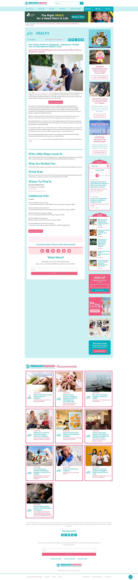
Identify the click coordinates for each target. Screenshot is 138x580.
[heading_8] (69, 16)
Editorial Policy (86, 577)
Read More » (100, 227)
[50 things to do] (100, 306)
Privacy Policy (108, 577)
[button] (69, 39)
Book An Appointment (55, 102)
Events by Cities (82, 559)
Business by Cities (56, 559)
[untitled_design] (100, 327)
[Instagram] (75, 535)
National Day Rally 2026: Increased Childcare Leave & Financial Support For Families (103, 222)
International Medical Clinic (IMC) (43, 93)
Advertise (47, 577)
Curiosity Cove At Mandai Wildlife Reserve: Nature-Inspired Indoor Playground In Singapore (102, 243)
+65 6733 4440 (32, 189)
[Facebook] (62, 535)
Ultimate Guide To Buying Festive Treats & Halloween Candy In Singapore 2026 (106, 253)
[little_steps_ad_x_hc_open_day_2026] (100, 38)
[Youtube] (69, 535)
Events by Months (69, 559)
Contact (54, 577)
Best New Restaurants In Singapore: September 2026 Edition (103, 232)
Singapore (32, 23)
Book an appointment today (35, 139)
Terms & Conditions (97, 577)
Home (27, 23)
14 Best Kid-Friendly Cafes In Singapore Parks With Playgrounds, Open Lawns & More (103, 263)
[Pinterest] (72, 535)
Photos (60, 577)
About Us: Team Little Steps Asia (34, 577)
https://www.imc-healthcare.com (36, 191)
